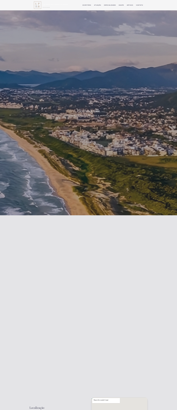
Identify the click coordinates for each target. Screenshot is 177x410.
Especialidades (110, 5)
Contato (139, 5)
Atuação (97, 5)
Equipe (121, 5)
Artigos (130, 5)
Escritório (87, 5)
